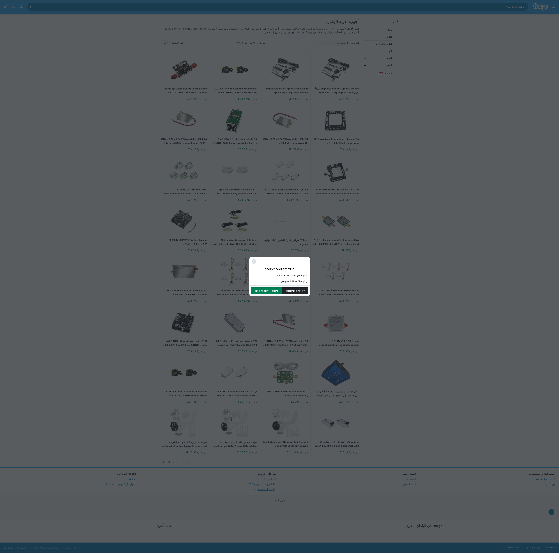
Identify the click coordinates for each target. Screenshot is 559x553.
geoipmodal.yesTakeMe (266, 291)
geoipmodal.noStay (295, 291)
